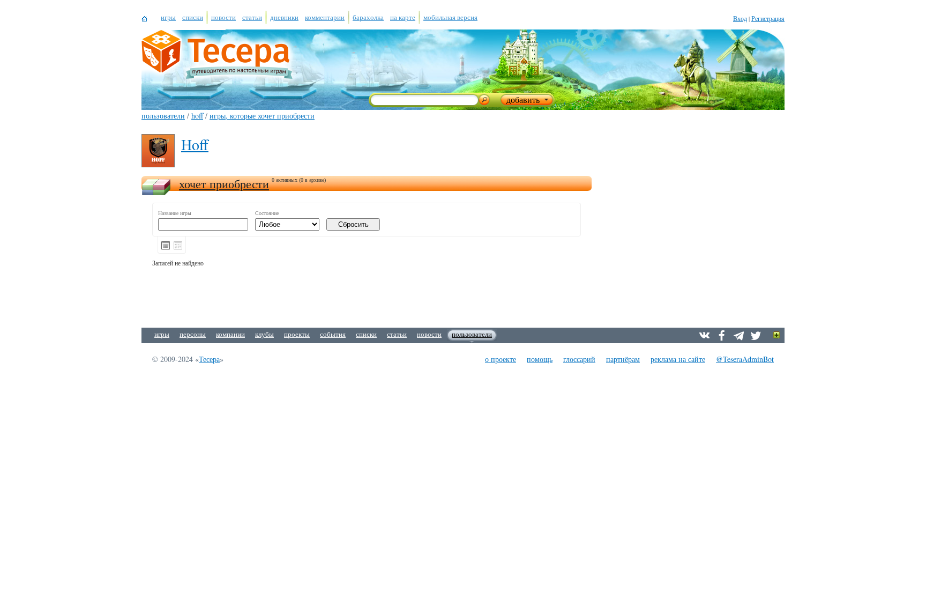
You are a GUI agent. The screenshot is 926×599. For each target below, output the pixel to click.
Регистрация (768, 18)
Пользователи (163, 115)
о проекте (500, 359)
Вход (740, 18)
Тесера (209, 359)
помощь (539, 359)
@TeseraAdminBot (745, 359)
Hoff (197, 115)
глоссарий (579, 359)
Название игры (174, 213)
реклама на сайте (678, 359)
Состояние (267, 213)
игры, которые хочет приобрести (262, 115)
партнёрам (623, 359)
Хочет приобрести (224, 183)
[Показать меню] (777, 335)
